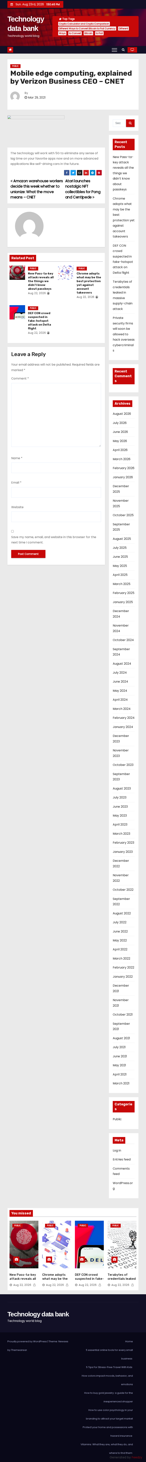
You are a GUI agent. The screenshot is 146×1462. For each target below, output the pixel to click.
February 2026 (123, 468)
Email (16, 482)
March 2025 (121, 584)
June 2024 (120, 681)
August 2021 (121, 1038)
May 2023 (120, 815)
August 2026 (122, 414)
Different (123, 28)
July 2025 (120, 548)
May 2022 (120, 940)
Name (16, 458)
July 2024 (120, 672)
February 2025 (123, 593)
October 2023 (123, 765)
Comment (20, 378)
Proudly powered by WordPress (27, 1341)
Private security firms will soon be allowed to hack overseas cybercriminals (124, 334)
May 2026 (120, 441)
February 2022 (123, 967)
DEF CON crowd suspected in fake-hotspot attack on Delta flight (39, 320)
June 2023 (120, 806)
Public (15, 66)
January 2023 (123, 852)
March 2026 (121, 459)
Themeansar (19, 1350)
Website (17, 507)
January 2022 (123, 976)
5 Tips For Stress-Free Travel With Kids (109, 1367)
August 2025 (122, 539)
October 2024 (123, 640)
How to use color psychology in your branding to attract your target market (109, 1414)
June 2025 (120, 556)
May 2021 (119, 1065)
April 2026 (120, 450)
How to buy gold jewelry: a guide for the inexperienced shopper (108, 1397)
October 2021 (123, 1014)
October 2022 (123, 889)
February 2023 (123, 842)
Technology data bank (38, 1314)
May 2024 (120, 690)
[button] (123, 49)
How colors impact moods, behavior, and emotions (107, 1380)
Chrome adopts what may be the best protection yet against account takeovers (89, 283)
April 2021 (120, 1074)
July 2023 (119, 797)
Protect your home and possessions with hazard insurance (108, 1431)
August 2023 (122, 788)
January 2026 (123, 477)
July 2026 (120, 423)
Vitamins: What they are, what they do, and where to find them (107, 1449)
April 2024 (120, 699)
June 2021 (120, 1056)
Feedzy (137, 1457)
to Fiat (99, 33)
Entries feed (122, 1159)
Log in (117, 1150)
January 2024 (123, 727)
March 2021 (121, 1083)
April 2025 (120, 575)
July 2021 (119, 1047)
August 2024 (122, 663)
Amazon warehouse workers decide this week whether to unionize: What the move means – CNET (36, 189)
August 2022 (122, 913)
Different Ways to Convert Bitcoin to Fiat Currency (87, 28)
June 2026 (120, 432)
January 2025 (123, 602)
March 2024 (122, 709)
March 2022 (121, 958)
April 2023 (120, 824)
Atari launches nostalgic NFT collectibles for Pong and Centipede (83, 189)
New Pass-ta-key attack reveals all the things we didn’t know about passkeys (41, 281)
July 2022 (119, 922)
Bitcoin (88, 33)
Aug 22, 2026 (37, 293)
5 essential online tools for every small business (109, 1354)
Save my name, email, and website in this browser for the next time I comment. (53, 540)
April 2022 (120, 949)
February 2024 (124, 718)
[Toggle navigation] (114, 50)
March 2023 (121, 833)
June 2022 (120, 931)
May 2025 (120, 566)
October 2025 (123, 515)
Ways (62, 33)
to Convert (75, 33)
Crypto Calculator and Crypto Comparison (84, 23)
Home (129, 1341)
